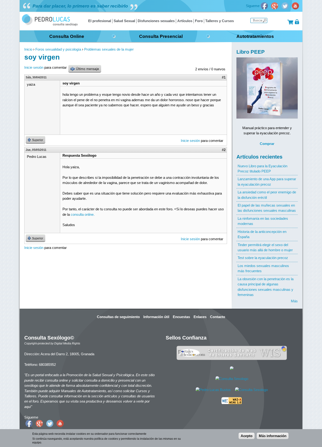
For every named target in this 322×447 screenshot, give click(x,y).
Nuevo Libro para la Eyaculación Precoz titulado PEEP (262, 168)
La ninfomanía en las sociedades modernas (263, 221)
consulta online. (83, 214)
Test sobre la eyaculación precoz (263, 258)
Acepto (246, 436)
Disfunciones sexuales (156, 21)
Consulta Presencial (161, 36)
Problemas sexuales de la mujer (109, 49)
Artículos (184, 21)
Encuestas (181, 317)
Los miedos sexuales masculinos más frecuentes (263, 268)
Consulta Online (66, 36)
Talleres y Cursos (219, 21)
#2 (224, 150)
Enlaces (200, 317)
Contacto (217, 317)
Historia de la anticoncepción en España (262, 234)
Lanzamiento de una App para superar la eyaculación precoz (267, 181)
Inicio (28, 49)
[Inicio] (50, 25)
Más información (272, 436)
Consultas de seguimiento (118, 317)
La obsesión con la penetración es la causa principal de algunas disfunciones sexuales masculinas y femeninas (265, 287)
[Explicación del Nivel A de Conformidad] (231, 403)
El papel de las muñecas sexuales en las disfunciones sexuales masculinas (267, 207)
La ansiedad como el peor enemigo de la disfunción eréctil (267, 194)
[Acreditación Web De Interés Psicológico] (232, 369)
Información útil (156, 317)
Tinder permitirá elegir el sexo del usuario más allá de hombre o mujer (265, 247)
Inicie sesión (33, 67)
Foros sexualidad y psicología (58, 49)
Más (294, 301)
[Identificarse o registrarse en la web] (297, 22)
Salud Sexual (124, 21)
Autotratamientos (255, 36)
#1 (224, 77)
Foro (199, 21)
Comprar (267, 144)
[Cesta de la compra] (290, 22)
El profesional (99, 21)
